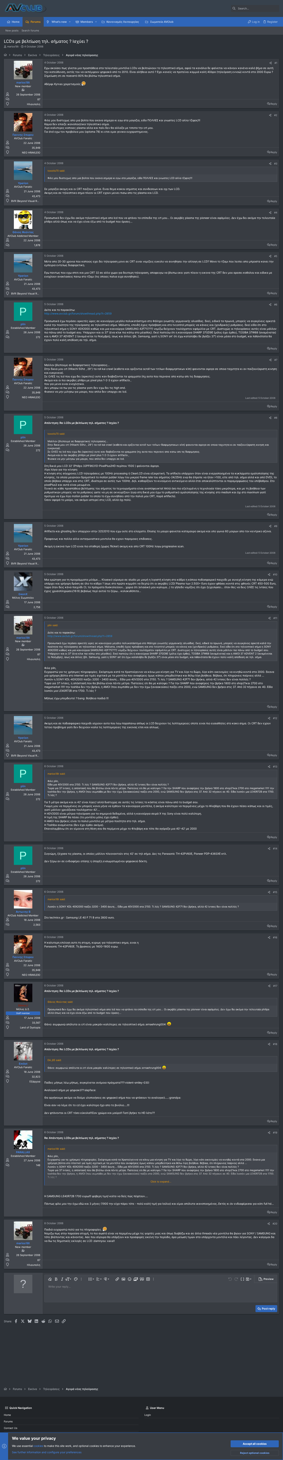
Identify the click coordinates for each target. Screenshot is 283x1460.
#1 (276, 62)
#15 (275, 892)
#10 (275, 574)
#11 (275, 618)
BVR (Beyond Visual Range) (27, 200)
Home (7, 1414)
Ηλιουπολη (33, 104)
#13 (275, 766)
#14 (275, 848)
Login (147, 1414)
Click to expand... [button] (161, 1181)
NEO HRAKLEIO (31, 152)
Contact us (10, 1428)
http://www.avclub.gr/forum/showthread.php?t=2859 (78, 313)
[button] (69, 21)
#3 (275, 163)
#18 (275, 1044)
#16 (275, 937)
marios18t (13, 46)
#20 (275, 1223)
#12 (275, 718)
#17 (275, 985)
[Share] (270, 63)
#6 (275, 304)
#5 (275, 256)
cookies (38, 1445)
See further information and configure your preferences (46, 1452)
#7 (275, 359)
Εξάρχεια (34, 1081)
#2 (275, 115)
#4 (275, 212)
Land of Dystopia (30, 1027)
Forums (8, 1421)
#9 (275, 526)
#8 (275, 417)
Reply (273, 103)
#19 (275, 1132)
